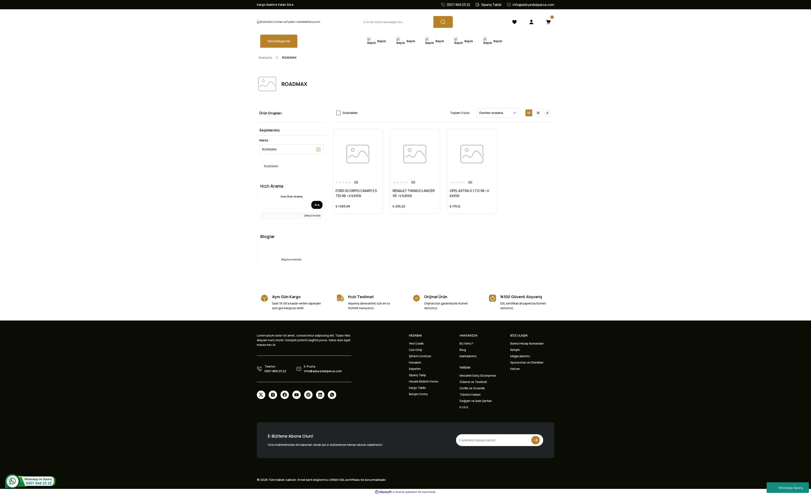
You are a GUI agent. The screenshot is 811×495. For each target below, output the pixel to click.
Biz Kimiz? (466, 343)
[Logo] (288, 22)
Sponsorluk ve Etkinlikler (527, 362)
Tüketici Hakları (470, 394)
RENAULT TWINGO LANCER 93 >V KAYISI (414, 193)
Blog (463, 350)
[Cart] (548, 22)
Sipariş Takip (417, 375)
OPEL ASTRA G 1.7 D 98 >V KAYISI (469, 193)
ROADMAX (289, 57)
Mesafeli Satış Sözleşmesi (478, 375)
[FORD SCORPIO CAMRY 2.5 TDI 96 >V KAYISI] (358, 154)
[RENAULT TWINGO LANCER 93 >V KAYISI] (415, 154)
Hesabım (415, 362)
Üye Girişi (415, 350)
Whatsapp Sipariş (790, 488)
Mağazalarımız (520, 356)
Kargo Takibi (417, 388)
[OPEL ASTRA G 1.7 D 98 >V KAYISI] (472, 154)
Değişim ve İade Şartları (476, 401)
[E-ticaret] (405, 492)
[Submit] (535, 440)
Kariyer (515, 369)
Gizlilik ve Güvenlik (472, 388)
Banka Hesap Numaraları (527, 343)
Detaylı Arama (311, 215)
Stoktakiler (350, 113)
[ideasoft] (383, 492)
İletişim (515, 350)
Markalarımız (468, 356)
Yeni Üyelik (416, 343)
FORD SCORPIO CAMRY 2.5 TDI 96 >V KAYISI (356, 193)
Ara (316, 205)
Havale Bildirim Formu (423, 381)
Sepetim (415, 369)
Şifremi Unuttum (420, 356)
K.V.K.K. (464, 407)
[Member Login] (531, 22)
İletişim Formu (418, 394)
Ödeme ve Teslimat (473, 382)
